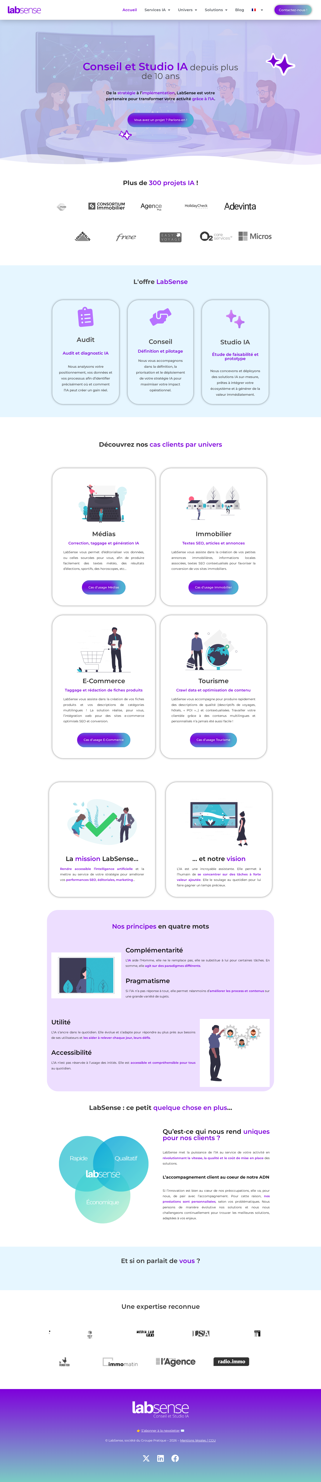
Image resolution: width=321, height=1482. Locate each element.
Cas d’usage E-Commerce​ (104, 740)
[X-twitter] (146, 1458)
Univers (185, 10)
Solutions (214, 10)
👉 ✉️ (160, 1431)
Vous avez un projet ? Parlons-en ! (160, 120)
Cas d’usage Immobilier (213, 587)
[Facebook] (175, 1458)
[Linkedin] (160, 1458)
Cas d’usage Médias (103, 587)
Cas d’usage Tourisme (213, 740)
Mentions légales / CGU (198, 1440)
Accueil (130, 10)
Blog (239, 10)
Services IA (155, 10)
